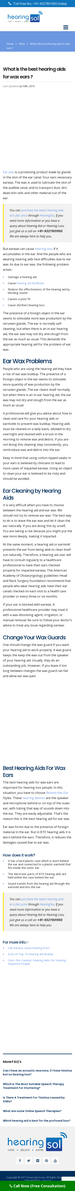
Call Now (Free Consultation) (38, 1185)
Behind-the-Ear (57, 793)
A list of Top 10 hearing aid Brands (30, 954)
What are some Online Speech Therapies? (32, 1111)
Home (10, 43)
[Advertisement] (37, 130)
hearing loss (44, 249)
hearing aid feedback (30, 283)
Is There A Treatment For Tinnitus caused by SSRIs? (34, 1099)
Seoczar (47, 1180)
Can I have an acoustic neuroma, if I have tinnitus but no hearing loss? (37, 1072)
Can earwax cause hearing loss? (29, 948)
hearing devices (33, 798)
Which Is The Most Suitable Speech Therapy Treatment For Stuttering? (33, 1086)
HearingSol (47, 215)
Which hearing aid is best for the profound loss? (36, 1121)
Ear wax (8, 172)
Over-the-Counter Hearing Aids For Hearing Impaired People (37, 962)
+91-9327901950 (45, 4)
